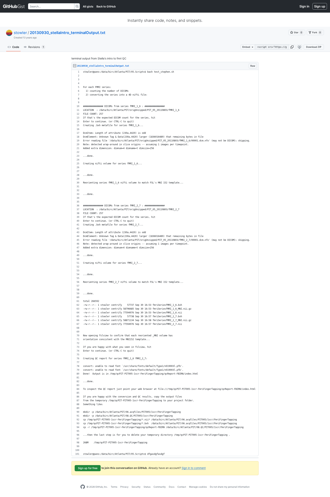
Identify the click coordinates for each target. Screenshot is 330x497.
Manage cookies (198, 486)
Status (147, 486)
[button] (292, 47)
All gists (88, 6)
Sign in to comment (194, 467)
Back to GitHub (106, 6)
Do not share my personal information (230, 486)
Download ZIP (313, 46)
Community (160, 486)
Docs (171, 486)
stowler (20, 32)
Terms (114, 486)
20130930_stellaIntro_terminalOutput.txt (67, 32)
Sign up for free (87, 468)
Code (15, 47)
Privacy (124, 486)
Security (136, 486)
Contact (181, 486)
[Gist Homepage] (14, 6)
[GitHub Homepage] (82, 486)
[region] (165, 263)
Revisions (36, 47)
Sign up (319, 6)
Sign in (304, 6)
